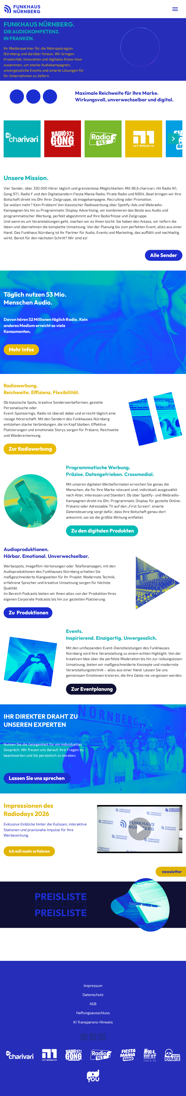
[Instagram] (102, 1036)
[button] (173, 138)
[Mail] (84, 1036)
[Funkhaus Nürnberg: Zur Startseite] (22, 9)
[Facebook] (93, 1036)
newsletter (172, 871)
